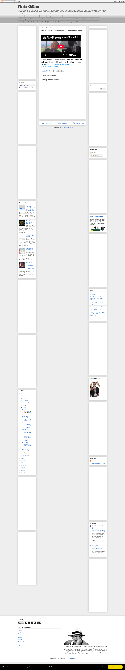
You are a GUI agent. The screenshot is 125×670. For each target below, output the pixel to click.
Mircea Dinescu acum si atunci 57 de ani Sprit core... (26, 431)
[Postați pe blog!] (58, 71)
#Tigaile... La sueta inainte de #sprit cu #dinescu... (26, 438)
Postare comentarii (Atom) (66, 127)
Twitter (19, 635)
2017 (22, 472)
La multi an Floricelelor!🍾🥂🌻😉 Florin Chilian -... (26, 412)
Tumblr (19, 647)
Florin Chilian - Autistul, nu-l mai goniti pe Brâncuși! (97, 303)
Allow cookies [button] (115, 667)
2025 (22, 396)
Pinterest (20, 637)
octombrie (25, 403)
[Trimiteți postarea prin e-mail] (53, 71)
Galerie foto (67, 16)
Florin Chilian (28, 6)
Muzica (36, 16)
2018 (22, 470)
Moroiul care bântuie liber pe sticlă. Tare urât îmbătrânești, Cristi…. (98, 530)
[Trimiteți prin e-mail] (56, 71)
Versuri (43, 16)
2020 (22, 465)
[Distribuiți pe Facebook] (61, 71)
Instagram (20, 632)
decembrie (25, 400)
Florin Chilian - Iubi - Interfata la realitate (59, 19)
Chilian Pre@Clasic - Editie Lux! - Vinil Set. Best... (32, 19)
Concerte (28, 16)
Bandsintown (21, 641)
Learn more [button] (54, 667)
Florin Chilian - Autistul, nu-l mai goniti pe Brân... (67, 22)
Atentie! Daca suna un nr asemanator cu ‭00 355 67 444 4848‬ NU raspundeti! (30, 207)
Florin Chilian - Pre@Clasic (44, 22)
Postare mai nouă (46, 123)
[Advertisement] (27, 52)
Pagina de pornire (62, 123)
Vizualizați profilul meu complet (98, 463)
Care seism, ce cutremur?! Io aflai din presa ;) (30, 250)
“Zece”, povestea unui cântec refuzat (30, 222)
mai (24, 405)
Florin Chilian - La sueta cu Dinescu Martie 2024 (26, 445)
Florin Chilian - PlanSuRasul (27, 22)
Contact (82, 16)
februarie (25, 455)
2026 (22, 393)
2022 (22, 460)
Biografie (58, 16)
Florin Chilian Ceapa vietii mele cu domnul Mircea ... (26, 418)
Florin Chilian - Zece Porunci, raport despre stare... (85, 19)
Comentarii (95, 155)
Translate (31, 87)
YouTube (20, 630)
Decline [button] (104, 667)
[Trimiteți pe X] (60, 71)
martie (24, 407)
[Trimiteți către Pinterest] (63, 71)
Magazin (50, 16)
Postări (94, 152)
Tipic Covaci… (95, 545)
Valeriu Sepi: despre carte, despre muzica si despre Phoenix (98, 548)
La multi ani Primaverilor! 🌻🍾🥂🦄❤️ (26, 451)
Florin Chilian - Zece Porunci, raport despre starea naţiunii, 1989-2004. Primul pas (97, 298)
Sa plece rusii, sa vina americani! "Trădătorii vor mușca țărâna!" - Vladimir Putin (30, 265)
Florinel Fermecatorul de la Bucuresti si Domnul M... (26, 425)
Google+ (20, 634)
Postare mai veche (78, 123)
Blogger (74, 658)
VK (18, 643)
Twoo (19, 645)
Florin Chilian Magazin (96, 216)
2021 (22, 463)
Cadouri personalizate (93, 16)
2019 (22, 467)
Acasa (21, 16)
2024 (22, 398)
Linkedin (20, 639)
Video (75, 16)
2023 (22, 458)
